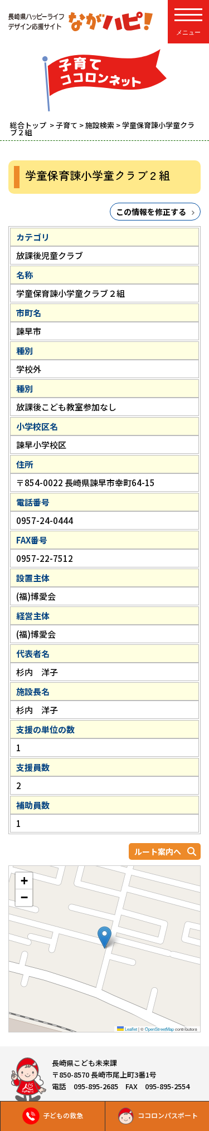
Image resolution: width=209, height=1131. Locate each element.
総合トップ (29, 125)
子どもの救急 (63, 1115)
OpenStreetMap (159, 1029)
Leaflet (130, 1029)
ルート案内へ (157, 851)
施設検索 (99, 125)
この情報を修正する (151, 211)
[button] (104, 937)
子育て (66, 125)
